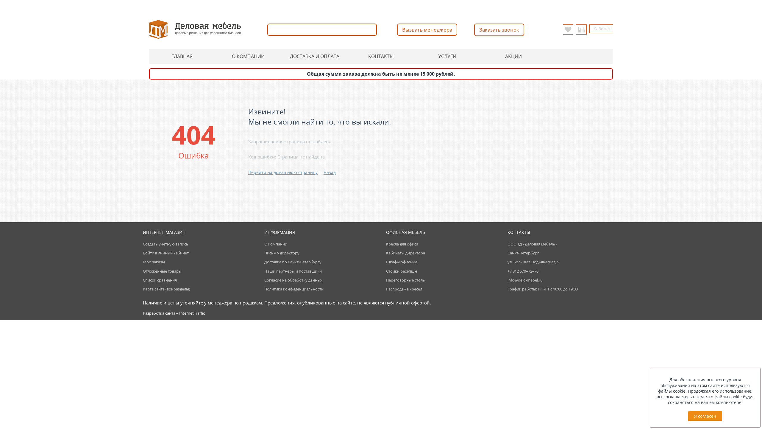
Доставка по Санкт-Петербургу (292, 262)
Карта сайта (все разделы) (166, 289)
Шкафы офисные (401, 262)
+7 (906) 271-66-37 (336, 6)
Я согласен (705, 416)
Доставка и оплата (314, 56)
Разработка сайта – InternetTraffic (174, 313)
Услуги (447, 56)
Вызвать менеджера (427, 29)
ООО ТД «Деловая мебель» (532, 244)
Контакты (381, 56)
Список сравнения (160, 280)
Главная (182, 56)
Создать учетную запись (165, 244)
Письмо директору (281, 253)
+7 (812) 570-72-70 (290, 6)
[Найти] (371, 29)
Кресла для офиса (402, 244)
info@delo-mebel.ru (411, 6)
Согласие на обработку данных (293, 280)
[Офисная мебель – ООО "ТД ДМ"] (195, 29)
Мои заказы (154, 262)
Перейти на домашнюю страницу (283, 172)
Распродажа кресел (404, 289)
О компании (248, 56)
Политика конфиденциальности (294, 289)
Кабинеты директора (405, 253)
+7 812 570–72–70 (523, 271)
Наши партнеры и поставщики (293, 271)
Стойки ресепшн (401, 271)
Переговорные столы (406, 280)
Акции (513, 56)
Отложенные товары (162, 271)
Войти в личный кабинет (166, 253)
